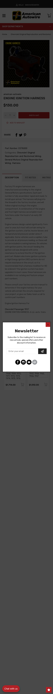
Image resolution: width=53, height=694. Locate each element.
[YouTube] (29, 362)
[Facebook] (17, 362)
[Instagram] (23, 362)
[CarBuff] (34, 362)
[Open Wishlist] (49, 690)
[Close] (48, 324)
